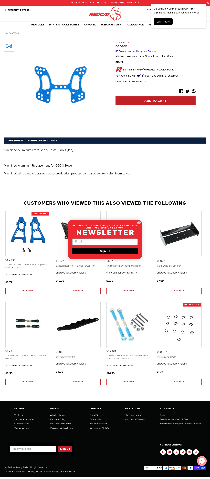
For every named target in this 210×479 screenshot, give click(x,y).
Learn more (163, 21)
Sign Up (105, 251)
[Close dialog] (139, 222)
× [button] (203, 7)
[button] (202, 461)
